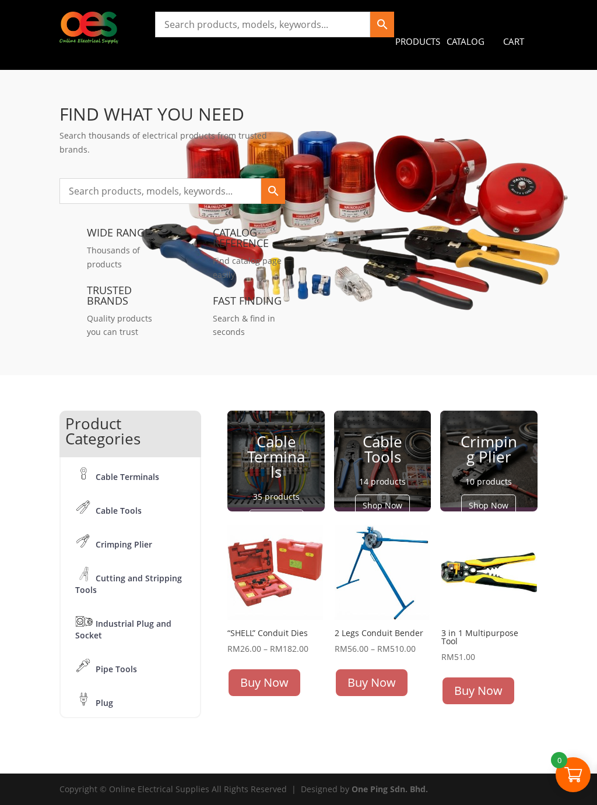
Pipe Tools (116, 669)
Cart (513, 41)
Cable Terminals (127, 476)
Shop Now (382, 505)
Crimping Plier (124, 544)
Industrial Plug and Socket (123, 629)
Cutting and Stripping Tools (128, 584)
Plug (104, 702)
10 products (488, 481)
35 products (276, 496)
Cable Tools (119, 510)
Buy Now (264, 682)
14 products (382, 481)
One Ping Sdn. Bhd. (390, 789)
